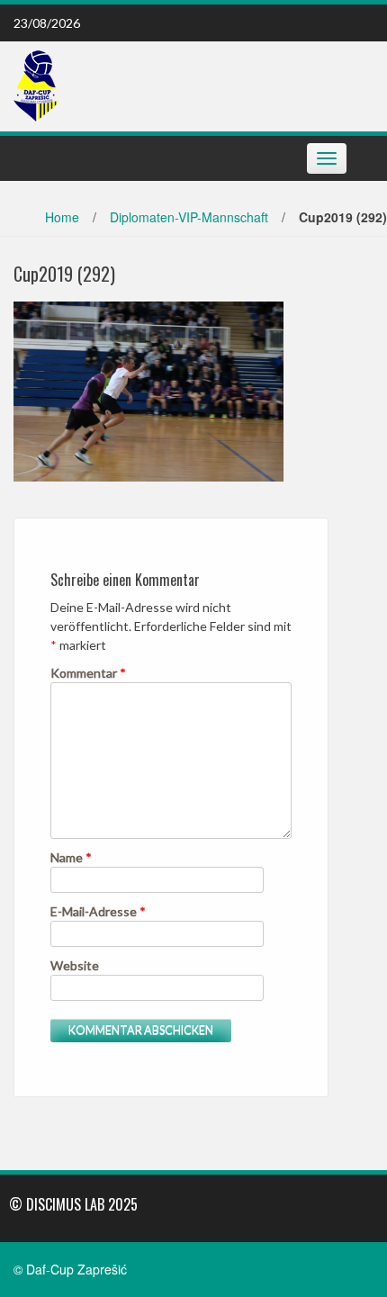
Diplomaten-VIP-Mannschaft (189, 217)
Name (71, 857)
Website (74, 965)
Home (62, 217)
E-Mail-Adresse (98, 911)
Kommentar (88, 672)
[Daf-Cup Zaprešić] (36, 85)
